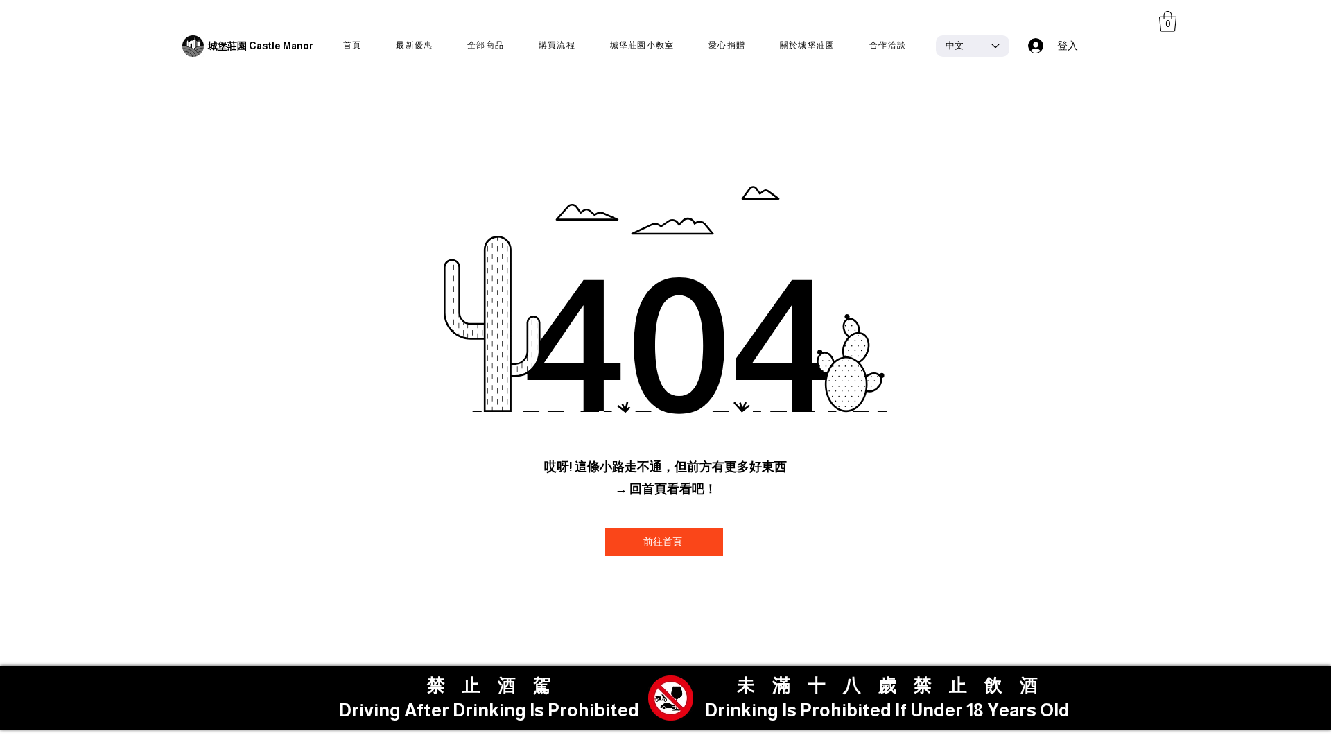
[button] (1167, 21)
